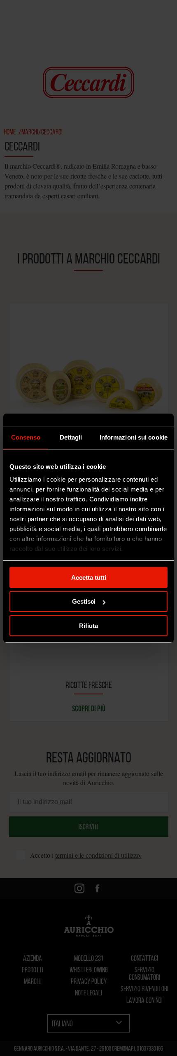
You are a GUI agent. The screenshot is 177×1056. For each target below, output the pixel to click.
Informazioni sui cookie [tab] (134, 437)
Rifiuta (88, 625)
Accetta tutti (88, 577)
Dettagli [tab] (71, 437)
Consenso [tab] (26, 437)
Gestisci (83, 601)
